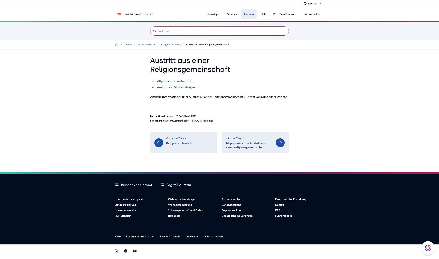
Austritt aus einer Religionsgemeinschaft (207, 44)
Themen (127, 44)
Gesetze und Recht (146, 44)
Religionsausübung (171, 44)
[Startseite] (117, 44)
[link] (183, 142)
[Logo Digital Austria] (179, 185)
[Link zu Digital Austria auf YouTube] (134, 252)
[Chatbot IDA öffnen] (428, 248)
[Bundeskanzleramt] (133, 185)
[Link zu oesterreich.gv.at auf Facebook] (125, 252)
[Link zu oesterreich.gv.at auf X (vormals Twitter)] (117, 252)
